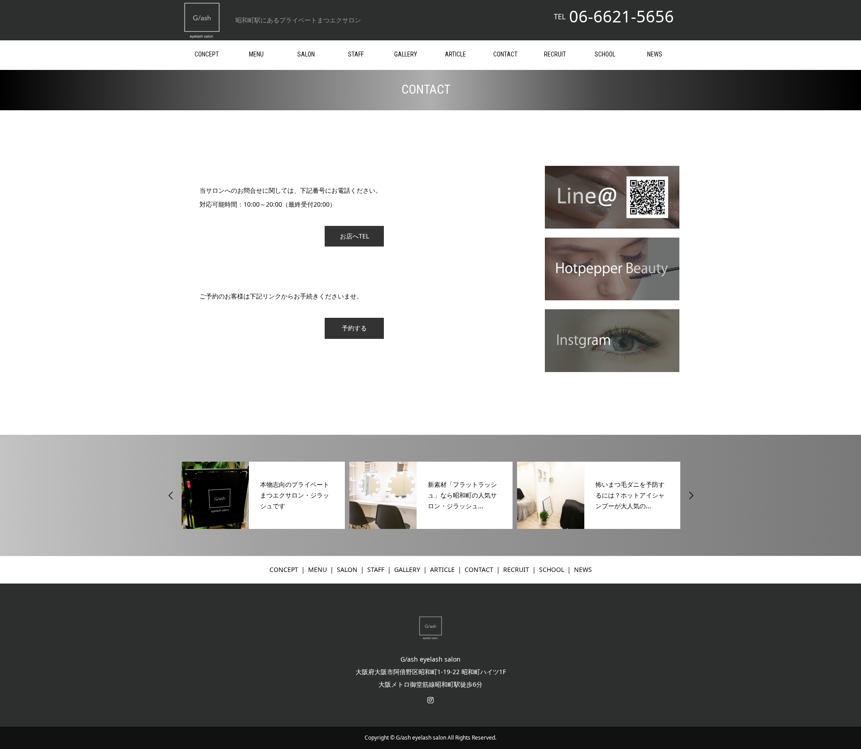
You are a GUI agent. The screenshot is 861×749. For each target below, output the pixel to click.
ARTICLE (455, 54)
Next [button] (691, 495)
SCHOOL (605, 54)
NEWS (654, 54)
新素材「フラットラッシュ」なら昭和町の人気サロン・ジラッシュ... (462, 495)
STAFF (356, 54)
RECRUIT (555, 54)
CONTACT (505, 54)
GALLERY (405, 54)
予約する (354, 328)
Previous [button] (170, 495)
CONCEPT (207, 54)
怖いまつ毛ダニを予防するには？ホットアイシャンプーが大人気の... (630, 495)
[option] (263, 495)
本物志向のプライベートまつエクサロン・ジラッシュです (294, 495)
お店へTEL (354, 236)
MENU (256, 54)
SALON (306, 54)
